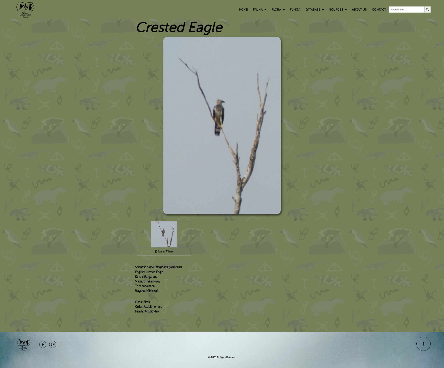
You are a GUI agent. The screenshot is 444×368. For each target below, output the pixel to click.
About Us (359, 9)
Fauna (258, 9)
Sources (336, 9)
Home (243, 9)
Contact (379, 9)
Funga (295, 9)
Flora (276, 9)
